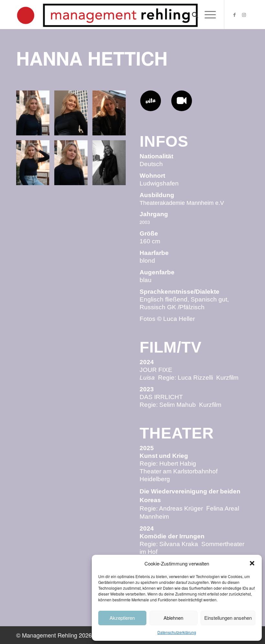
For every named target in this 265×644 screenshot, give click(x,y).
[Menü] (207, 14)
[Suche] (192, 14)
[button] (252, 563)
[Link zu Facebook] (234, 14)
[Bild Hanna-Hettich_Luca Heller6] (111, 165)
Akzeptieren (122, 617)
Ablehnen (173, 617)
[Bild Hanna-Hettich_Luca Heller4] (35, 165)
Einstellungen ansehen (228, 617)
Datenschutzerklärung (176, 632)
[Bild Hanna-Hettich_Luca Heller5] (73, 165)
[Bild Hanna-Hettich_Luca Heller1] (35, 115)
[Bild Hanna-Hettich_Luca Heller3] (111, 115)
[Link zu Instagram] (244, 14)
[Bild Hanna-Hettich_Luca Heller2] (73, 115)
